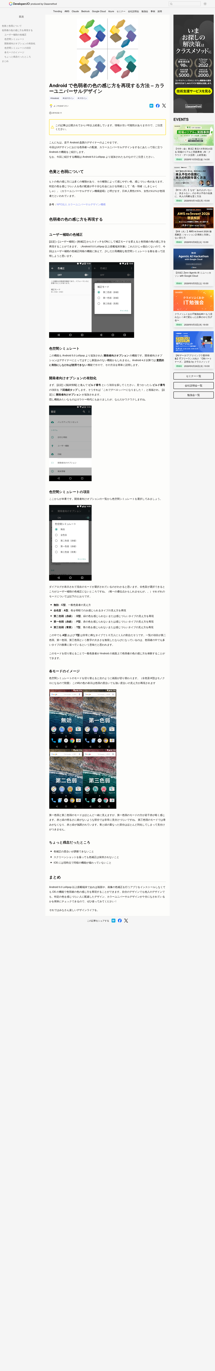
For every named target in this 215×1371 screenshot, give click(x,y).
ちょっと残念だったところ (17, 56)
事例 (153, 11)
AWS (67, 11)
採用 (160, 11)
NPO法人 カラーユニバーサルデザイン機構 (81, 204)
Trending (57, 11)
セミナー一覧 (193, 376)
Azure (111, 11)
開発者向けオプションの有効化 (19, 43)
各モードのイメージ (14, 52)
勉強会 (144, 11)
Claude (75, 11)
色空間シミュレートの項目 (17, 47)
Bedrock (85, 11)
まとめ (5, 61)
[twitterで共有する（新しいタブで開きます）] (164, 106)
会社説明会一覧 (193, 385)
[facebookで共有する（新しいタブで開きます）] (158, 106)
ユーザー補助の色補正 (15, 34)
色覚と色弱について (12, 25)
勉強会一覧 (193, 395)
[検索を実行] (171, 4)
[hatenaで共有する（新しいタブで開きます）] (151, 106)
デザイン (83, 98)
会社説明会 (133, 11)
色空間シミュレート (14, 38)
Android (55, 98)
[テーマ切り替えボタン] (205, 4)
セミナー (121, 11)
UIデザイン (69, 98)
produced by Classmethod (44, 3)
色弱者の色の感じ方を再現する (17, 30)
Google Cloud (99, 11)
